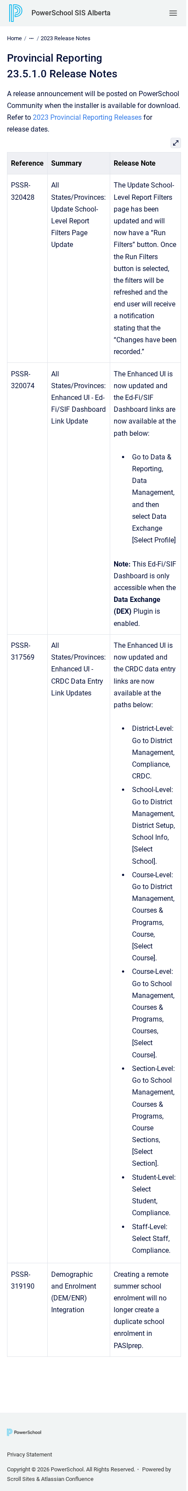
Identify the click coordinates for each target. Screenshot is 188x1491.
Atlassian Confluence (67, 1479)
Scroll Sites (21, 1479)
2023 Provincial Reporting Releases (87, 117)
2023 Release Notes (66, 38)
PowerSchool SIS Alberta (71, 13)
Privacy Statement (29, 1454)
